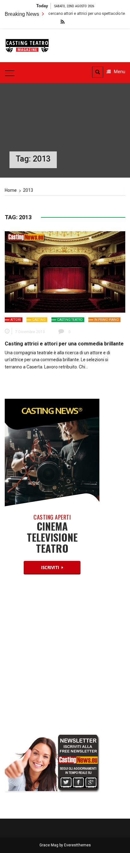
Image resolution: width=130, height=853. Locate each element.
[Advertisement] (65, 660)
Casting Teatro (70, 319)
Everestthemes (77, 845)
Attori (15, 319)
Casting (39, 319)
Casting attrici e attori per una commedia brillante (64, 344)
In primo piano (106, 319)
